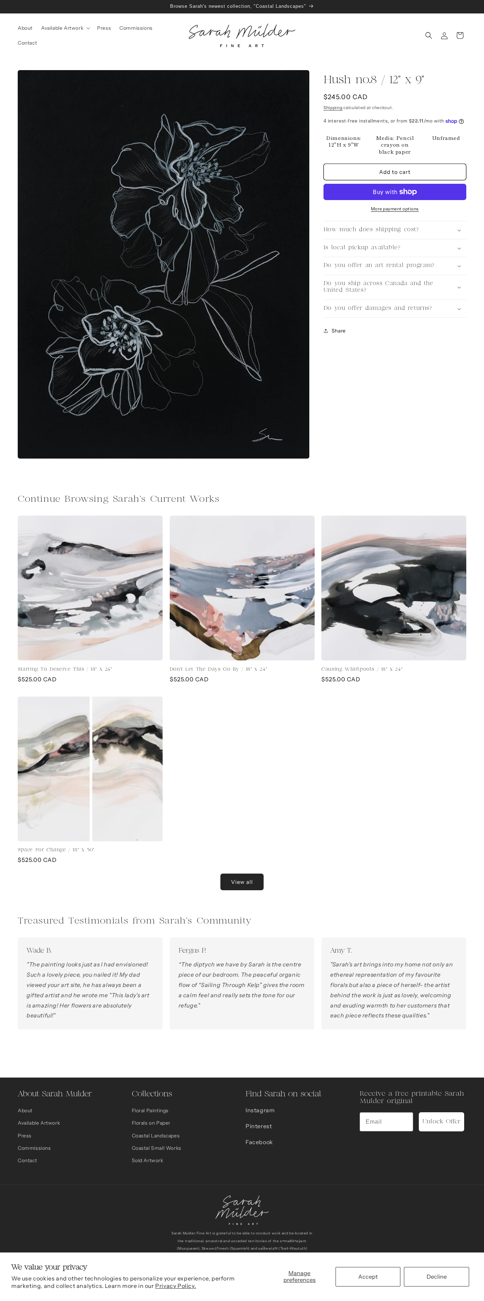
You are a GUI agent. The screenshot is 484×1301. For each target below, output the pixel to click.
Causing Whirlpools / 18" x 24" (362, 669)
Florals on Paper (151, 1123)
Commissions (34, 1148)
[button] (65, 28)
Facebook (259, 1142)
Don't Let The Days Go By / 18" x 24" (219, 669)
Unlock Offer (441, 1121)
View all (242, 882)
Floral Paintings (150, 1110)
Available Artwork (39, 1123)
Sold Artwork (147, 1160)
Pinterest (259, 1126)
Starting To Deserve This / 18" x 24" (65, 669)
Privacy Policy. (175, 1285)
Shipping (333, 107)
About (25, 1110)
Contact (27, 1160)
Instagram (260, 1110)
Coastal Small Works (156, 1148)
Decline (437, 1276)
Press (25, 1135)
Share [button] (339, 331)
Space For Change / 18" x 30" (56, 850)
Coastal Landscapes (156, 1135)
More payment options (395, 208)
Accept (368, 1276)
